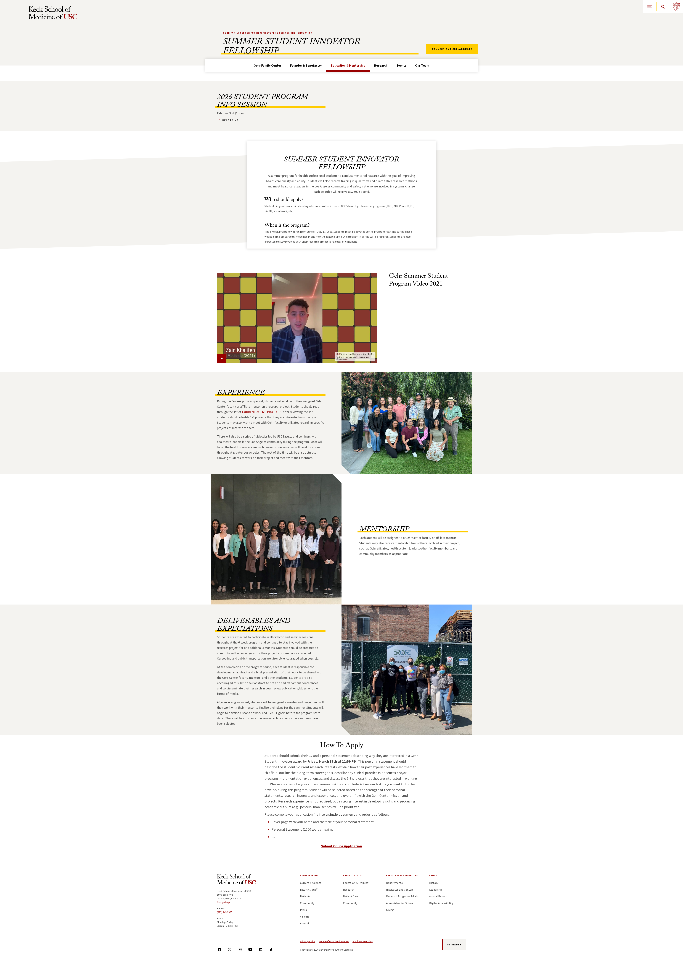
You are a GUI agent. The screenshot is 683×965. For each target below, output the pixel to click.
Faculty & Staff (308, 889)
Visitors (304, 916)
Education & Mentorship (348, 65)
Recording (230, 120)
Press (303, 910)
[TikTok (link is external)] (271, 949)
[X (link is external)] (229, 949)
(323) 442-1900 (224, 912)
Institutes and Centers (400, 889)
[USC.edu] (676, 6)
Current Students (310, 883)
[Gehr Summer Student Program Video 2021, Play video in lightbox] (297, 318)
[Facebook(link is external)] (219, 949)
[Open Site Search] (663, 6)
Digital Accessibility (441, 903)
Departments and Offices (402, 875)
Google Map (223, 902)
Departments (394, 883)
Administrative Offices (399, 903)
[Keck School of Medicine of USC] (236, 880)
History (433, 883)
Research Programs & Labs (402, 896)
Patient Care (350, 896)
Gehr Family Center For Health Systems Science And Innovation (268, 33)
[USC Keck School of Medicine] (52, 12)
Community (307, 903)
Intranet (454, 944)
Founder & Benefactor (306, 65)
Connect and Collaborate (452, 49)
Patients (305, 896)
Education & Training (356, 883)
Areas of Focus (352, 875)
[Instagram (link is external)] (240, 949)
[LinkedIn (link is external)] (260, 949)
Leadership (436, 889)
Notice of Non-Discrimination (334, 941)
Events (401, 65)
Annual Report (438, 896)
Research (381, 65)
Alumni (304, 923)
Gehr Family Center (267, 65)
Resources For (309, 875)
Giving (390, 910)
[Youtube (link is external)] (250, 949)
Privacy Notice (307, 941)
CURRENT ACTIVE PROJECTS (261, 412)
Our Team (422, 65)
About (433, 875)
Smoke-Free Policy (363, 941)
